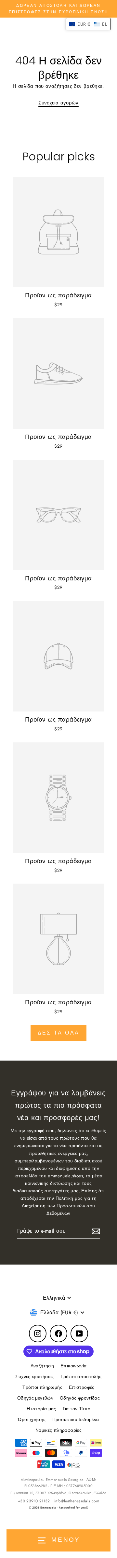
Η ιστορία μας (41, 1408)
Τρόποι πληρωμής (42, 1387)
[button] (88, 24)
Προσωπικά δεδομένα (75, 1419)
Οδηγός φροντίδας (80, 1398)
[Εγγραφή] (95, 1231)
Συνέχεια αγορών (58, 102)
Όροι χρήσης (32, 1419)
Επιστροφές (82, 1387)
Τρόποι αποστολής (81, 1376)
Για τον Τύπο (77, 1408)
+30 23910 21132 (34, 1501)
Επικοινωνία (73, 1365)
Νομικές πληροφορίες (58, 1430)
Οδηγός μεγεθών (35, 1398)
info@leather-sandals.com (76, 1501)
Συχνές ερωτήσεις (34, 1376)
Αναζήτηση (42, 1365)
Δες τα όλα (58, 1032)
